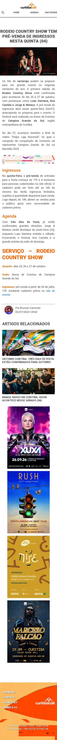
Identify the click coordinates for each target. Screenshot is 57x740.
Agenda (34, 12)
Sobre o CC (10, 707)
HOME (16, 12)
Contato (8, 697)
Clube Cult (10, 702)
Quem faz (9, 692)
